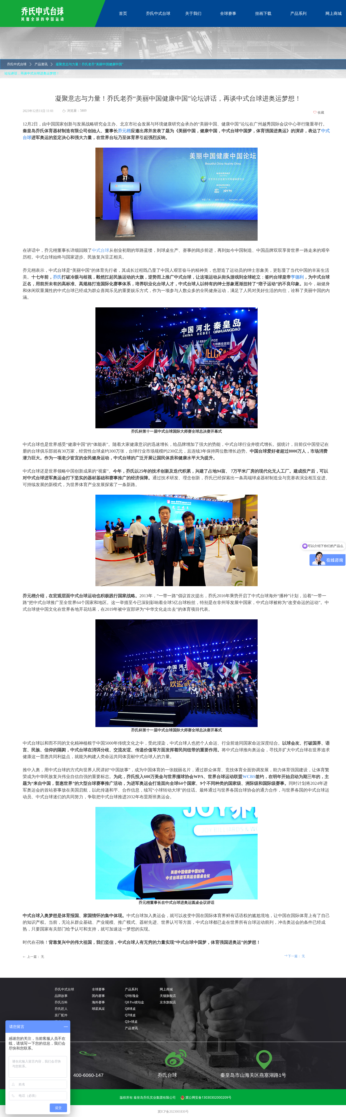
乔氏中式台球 (16, 64)
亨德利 (297, 277)
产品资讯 (41, 64)
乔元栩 (124, 130)
